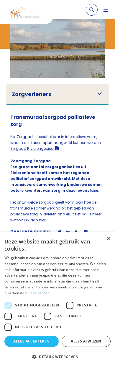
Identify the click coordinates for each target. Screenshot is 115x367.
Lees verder (39, 292)
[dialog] (57, 299)
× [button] (108, 238)
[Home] (28, 14)
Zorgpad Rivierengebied (32, 148)
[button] (57, 356)
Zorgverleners (31, 94)
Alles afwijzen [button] (86, 341)
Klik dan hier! (35, 220)
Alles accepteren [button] (31, 341)
